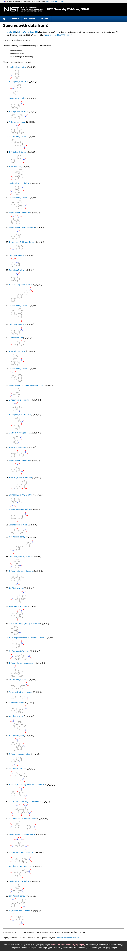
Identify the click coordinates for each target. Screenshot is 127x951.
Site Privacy (9, 944)
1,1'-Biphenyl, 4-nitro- (18, 111)
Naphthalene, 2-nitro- (18, 98)
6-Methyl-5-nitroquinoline (20, 400)
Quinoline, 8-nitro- (16, 255)
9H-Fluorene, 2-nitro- (18, 136)
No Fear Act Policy (114, 944)
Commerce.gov (83, 947)
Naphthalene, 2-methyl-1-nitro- (22, 227)
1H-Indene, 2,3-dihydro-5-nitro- (22, 242)
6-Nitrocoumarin (16, 337)
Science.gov (96, 947)
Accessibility (20, 944)
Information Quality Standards (63, 947)
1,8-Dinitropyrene (16, 588)
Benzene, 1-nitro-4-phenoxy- (21, 692)
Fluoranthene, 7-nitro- (18, 368)
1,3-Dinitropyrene (16, 735)
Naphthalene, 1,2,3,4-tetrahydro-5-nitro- (26, 385)
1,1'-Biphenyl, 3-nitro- (18, 152)
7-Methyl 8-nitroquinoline (19, 754)
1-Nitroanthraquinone (18, 606)
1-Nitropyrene (15, 166)
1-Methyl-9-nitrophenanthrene (21, 663)
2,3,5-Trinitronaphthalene (19, 910)
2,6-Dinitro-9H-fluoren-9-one (21, 866)
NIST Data (29, 18)
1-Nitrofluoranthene (17, 351)
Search (13, 18)
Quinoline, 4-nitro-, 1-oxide (20, 556)
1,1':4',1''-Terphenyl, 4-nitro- (20, 284)
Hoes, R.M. (34, 32)
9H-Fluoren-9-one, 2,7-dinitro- (21, 852)
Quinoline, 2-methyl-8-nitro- (20, 495)
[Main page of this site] (4, 19)
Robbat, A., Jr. (23, 32)
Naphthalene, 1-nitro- (18, 67)
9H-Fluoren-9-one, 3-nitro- (20, 509)
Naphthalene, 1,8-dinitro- (19, 212)
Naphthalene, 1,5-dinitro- (19, 183)
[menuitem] (4, 19)
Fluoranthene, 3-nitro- (18, 197)
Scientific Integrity (41, 947)
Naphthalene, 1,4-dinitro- (19, 881)
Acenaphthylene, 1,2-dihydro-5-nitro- (24, 623)
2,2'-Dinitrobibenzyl (17, 896)
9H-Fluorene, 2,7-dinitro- (19, 651)
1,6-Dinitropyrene (16, 716)
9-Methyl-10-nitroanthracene (21, 571)
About (44, 18)
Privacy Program (33, 944)
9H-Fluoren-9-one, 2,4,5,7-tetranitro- (24, 801)
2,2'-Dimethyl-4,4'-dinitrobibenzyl (23, 818)
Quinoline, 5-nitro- (16, 270)
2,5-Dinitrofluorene (17, 768)
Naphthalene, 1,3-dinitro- (19, 460)
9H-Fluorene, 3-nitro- (18, 679)
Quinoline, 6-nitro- (16, 324)
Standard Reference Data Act (67, 937)
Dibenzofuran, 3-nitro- (18, 524)
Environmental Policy (24, 947)
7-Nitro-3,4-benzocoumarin (20, 477)
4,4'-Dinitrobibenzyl (17, 536)
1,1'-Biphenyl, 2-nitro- (18, 81)
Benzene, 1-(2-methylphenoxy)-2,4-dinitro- (26, 784)
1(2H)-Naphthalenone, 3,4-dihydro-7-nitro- (27, 637)
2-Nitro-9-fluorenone (17, 447)
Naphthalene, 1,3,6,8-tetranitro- (22, 834)
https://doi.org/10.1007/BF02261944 (59, 35)
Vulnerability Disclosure (96, 944)
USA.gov (105, 947)
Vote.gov (113, 947)
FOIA (12, 947)
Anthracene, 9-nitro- (17, 122)
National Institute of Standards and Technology (23, 9)
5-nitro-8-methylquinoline (20, 432)
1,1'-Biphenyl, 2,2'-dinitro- (20, 414)
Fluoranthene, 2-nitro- (18, 305)
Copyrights (45, 944)
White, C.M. (11, 32)
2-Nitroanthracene (16, 702)
